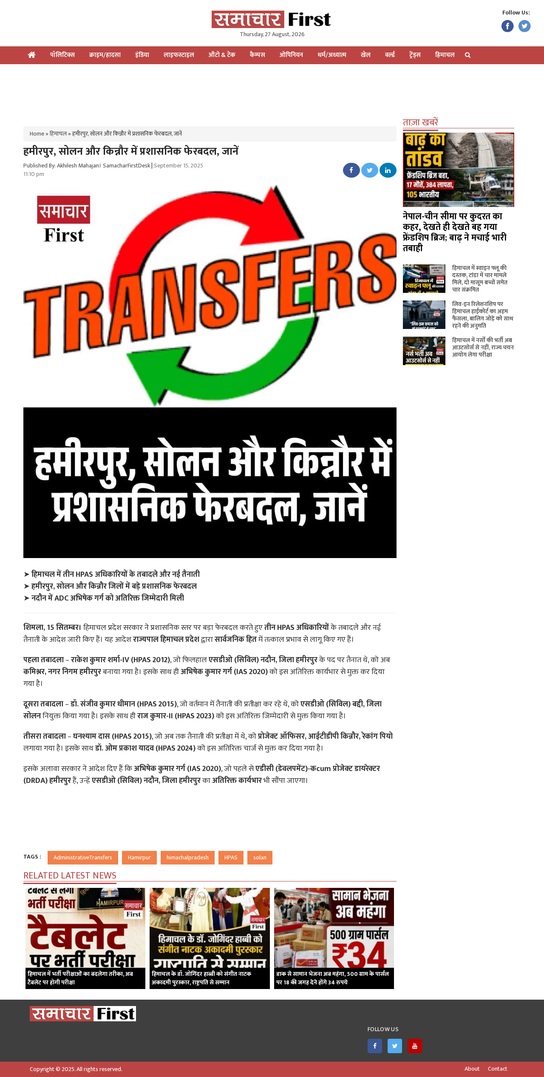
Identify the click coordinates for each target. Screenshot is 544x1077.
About (472, 1069)
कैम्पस (257, 55)
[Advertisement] (272, 92)
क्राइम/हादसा (105, 55)
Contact (497, 1069)
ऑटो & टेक (222, 55)
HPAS (231, 857)
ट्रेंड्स (415, 55)
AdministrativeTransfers (83, 857)
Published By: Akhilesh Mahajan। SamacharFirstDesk (86, 165)
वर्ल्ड (390, 55)
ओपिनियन (291, 55)
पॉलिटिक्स (62, 55)
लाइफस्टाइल (179, 55)
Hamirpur (139, 857)
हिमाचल (445, 55)
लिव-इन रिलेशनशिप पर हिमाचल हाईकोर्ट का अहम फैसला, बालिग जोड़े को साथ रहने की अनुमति (482, 315)
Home (37, 134)
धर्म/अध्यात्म (331, 55)
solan (259, 857)
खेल (366, 55)
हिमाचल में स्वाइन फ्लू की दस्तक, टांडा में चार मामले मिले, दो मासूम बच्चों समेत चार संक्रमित (479, 279)
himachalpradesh (188, 857)
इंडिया (142, 55)
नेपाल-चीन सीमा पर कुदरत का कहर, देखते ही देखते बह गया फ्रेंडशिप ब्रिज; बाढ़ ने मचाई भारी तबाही (455, 232)
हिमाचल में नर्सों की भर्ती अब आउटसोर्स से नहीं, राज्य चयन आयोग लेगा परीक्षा (483, 347)
